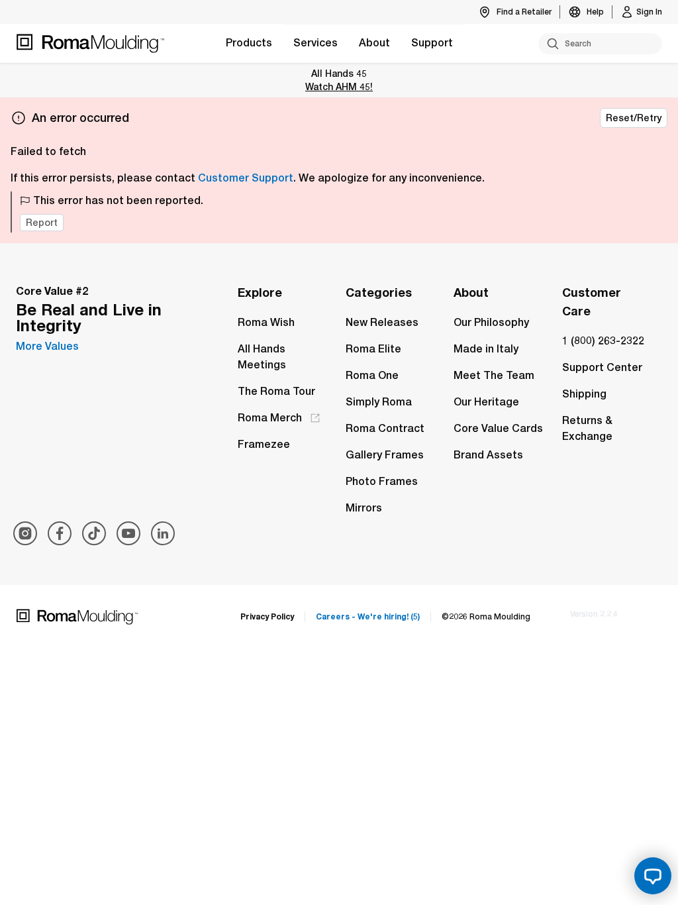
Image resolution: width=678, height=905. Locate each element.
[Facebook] (60, 533)
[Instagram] (25, 533)
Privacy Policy (267, 616)
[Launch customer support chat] (652, 875)
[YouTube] (128, 533)
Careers (368, 616)
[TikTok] (94, 533)
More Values (47, 346)
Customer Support (245, 178)
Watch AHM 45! (339, 86)
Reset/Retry (633, 118)
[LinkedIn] (163, 533)
